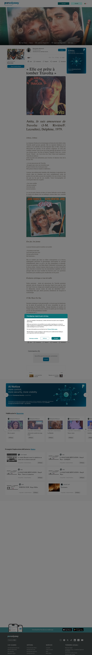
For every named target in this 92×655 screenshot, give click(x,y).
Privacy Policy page (52, 329)
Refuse (45, 338)
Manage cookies (33, 338)
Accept (56, 338)
